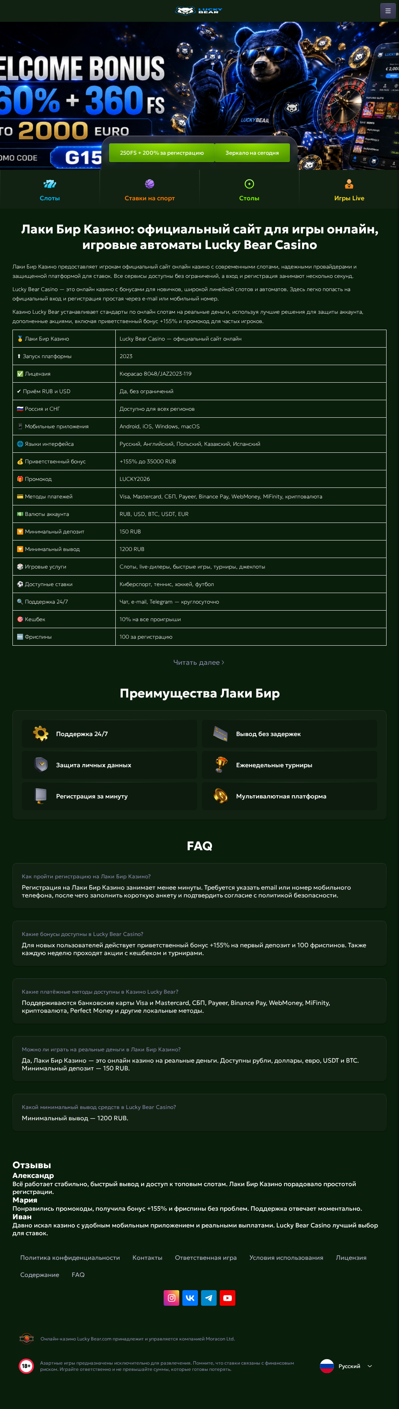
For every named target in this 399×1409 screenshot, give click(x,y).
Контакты (147, 1257)
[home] (199, 11)
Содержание (39, 1274)
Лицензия (351, 1257)
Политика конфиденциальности (70, 1257)
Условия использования (286, 1257)
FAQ (78, 1274)
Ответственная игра (206, 1257)
